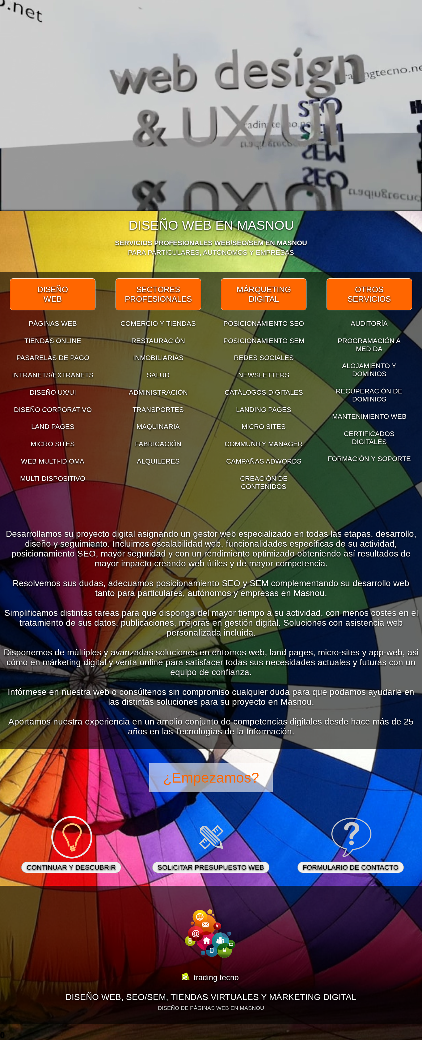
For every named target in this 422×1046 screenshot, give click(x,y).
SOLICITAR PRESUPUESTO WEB (211, 867)
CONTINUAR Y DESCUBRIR (71, 867)
